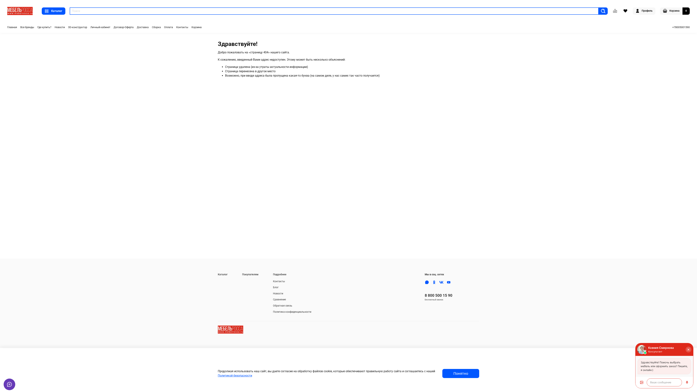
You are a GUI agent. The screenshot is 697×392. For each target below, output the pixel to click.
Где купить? (44, 27)
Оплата (168, 27)
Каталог (56, 11)
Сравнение (279, 299)
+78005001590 (681, 27)
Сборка (156, 27)
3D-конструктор (77, 27)
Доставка (143, 27)
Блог (276, 287)
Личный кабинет (100, 27)
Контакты (182, 27)
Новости (60, 27)
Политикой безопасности (235, 375)
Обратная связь (282, 305)
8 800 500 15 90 (438, 295)
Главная (12, 27)
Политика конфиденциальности (292, 311)
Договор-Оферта (124, 27)
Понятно (460, 373)
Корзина (196, 27)
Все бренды (27, 27)
